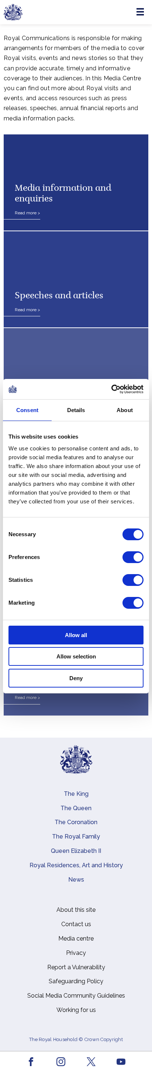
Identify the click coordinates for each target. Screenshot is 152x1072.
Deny (76, 678)
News (76, 879)
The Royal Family (76, 836)
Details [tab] (76, 410)
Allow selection (76, 656)
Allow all (76, 635)
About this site (76, 909)
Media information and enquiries (63, 194)
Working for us (76, 1009)
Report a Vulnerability (76, 967)
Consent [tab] (27, 410)
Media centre (76, 938)
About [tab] (125, 410)
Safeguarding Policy (76, 981)
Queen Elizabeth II (76, 850)
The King (76, 793)
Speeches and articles (59, 296)
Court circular (44, 393)
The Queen (76, 808)
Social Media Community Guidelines (76, 995)
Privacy (76, 952)
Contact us (76, 924)
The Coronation (76, 822)
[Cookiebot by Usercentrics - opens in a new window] (111, 389)
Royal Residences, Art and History (76, 865)
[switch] (133, 557)
